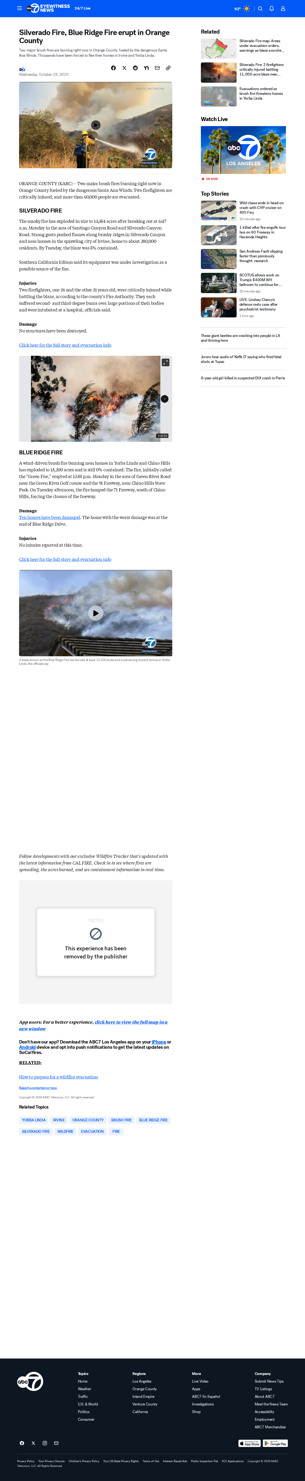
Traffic (83, 1397)
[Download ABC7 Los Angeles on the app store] (249, 1443)
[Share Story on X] (124, 68)
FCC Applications (233, 1461)
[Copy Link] (168, 68)
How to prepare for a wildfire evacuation (58, 1077)
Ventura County (145, 1404)
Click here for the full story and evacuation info (65, 345)
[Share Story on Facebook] (113, 68)
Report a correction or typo (38, 1088)
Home (82, 1381)
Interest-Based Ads (175, 1461)
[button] (20, 8)
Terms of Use (151, 1461)
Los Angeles (141, 1381)
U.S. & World (88, 1404)
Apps (196, 1389)
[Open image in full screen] (165, 362)
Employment (265, 1419)
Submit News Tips (269, 1381)
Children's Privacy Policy (84, 1461)
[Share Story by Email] (157, 68)
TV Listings (263, 1389)
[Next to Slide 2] (164, 399)
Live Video (200, 1381)
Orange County (144, 1389)
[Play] (243, 150)
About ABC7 (265, 1397)
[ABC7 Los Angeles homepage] (48, 8)
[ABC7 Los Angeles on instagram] (45, 1443)
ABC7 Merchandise (270, 1427)
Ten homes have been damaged (49, 517)
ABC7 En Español (206, 1397)
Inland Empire (143, 1397)
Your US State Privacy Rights (121, 1461)
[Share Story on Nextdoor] (146, 68)
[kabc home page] (30, 1381)
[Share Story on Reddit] (135, 68)
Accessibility (264, 1412)
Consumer (86, 1419)
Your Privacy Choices (51, 1461)
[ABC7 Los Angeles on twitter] (33, 1443)
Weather (84, 1389)
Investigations (203, 1404)
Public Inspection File (204, 1461)
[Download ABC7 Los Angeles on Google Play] (275, 1443)
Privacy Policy (26, 1461)
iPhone (159, 1042)
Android (27, 1047)
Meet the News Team (271, 1404)
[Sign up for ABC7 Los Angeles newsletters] (56, 1443)
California (140, 1412)
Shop (196, 1412)
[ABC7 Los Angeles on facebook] (22, 1443)
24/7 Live (83, 8)
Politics (83, 1412)
